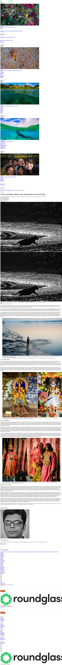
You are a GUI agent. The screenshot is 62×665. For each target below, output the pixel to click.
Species (1, 558)
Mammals (1, 76)
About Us (1, 178)
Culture (47, 551)
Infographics (2, 566)
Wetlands (1, 551)
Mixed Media (11, 40)
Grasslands (2, 110)
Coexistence (2, 146)
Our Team (1, 181)
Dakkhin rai (50, 551)
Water (39, 551)
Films (1, 41)
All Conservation (3, 143)
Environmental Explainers (11, 37)
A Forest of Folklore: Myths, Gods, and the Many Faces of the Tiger (14, 190)
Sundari (56, 551)
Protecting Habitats (3, 145)
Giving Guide (2, 572)
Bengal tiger (27, 551)
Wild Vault (2, 190)
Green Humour (2, 40)
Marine (1, 111)
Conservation (2, 560)
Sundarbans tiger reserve (16, 551)
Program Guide (2, 571)
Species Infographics (3, 37)
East (7, 551)
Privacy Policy (2, 583)
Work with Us (2, 555)
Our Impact (2, 179)
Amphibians (2, 73)
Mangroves (5, 551)
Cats (24, 551)
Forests (1, 109)
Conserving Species (3, 144)
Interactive (6, 40)
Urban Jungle (2, 561)
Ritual (54, 551)
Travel (1, 562)
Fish (1, 74)
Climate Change (2, 147)
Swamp (34, 551)
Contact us (2, 556)
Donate (2, 80)
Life (52, 551)
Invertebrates (2, 75)
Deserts (1, 108)
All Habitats (2, 107)
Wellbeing (1, 563)
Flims (1, 565)
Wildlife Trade (2, 148)
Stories (1, 564)
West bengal (10, 551)
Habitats (1, 559)
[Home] (6, 1)
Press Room (2, 180)
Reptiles (1, 77)
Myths (44, 551)
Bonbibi (36, 551)
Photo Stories (2, 567)
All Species (2, 72)
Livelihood (41, 551)
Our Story (1, 553)
